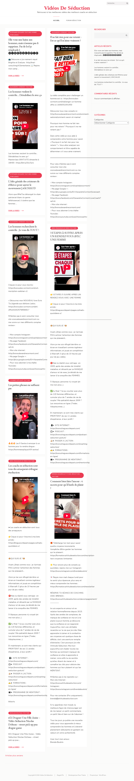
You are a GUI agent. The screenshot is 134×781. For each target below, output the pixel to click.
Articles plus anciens (14, 755)
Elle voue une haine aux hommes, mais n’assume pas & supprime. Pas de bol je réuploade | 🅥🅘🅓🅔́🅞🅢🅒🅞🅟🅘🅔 (23, 46)
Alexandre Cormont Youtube (63, 32)
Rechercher (100, 29)
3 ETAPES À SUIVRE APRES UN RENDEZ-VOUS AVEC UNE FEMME (66, 236)
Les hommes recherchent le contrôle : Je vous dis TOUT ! (23, 228)
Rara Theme (82, 775)
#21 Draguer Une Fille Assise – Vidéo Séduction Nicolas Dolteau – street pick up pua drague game (24, 723)
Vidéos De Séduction (67, 8)
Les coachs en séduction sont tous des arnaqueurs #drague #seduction (23, 469)
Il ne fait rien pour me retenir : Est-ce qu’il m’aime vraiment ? (65, 38)
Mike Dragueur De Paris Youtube (64, 228)
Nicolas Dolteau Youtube (20, 713)
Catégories (99, 119)
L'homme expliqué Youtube (20, 380)
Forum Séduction (73, 20)
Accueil (56, 20)
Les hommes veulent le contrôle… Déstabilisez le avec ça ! (25, 95)
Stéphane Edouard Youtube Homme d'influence (23, 34)
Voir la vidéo (13, 76)
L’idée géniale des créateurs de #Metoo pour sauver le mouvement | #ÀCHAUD (23, 185)
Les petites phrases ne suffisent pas (23, 386)
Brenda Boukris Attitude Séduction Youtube (66, 475)
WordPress (102, 775)
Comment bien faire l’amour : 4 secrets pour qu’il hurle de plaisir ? (67, 484)
